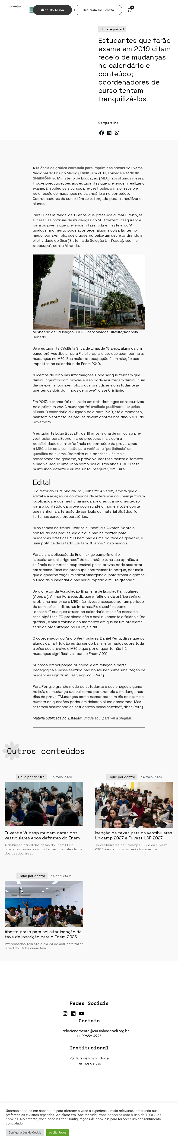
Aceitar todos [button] (58, 1132)
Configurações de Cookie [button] (25, 1132)
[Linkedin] (73, 1013)
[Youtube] (81, 1013)
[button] (101, 132)
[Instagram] (65, 1013)
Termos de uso (89, 1063)
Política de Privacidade (89, 1058)
